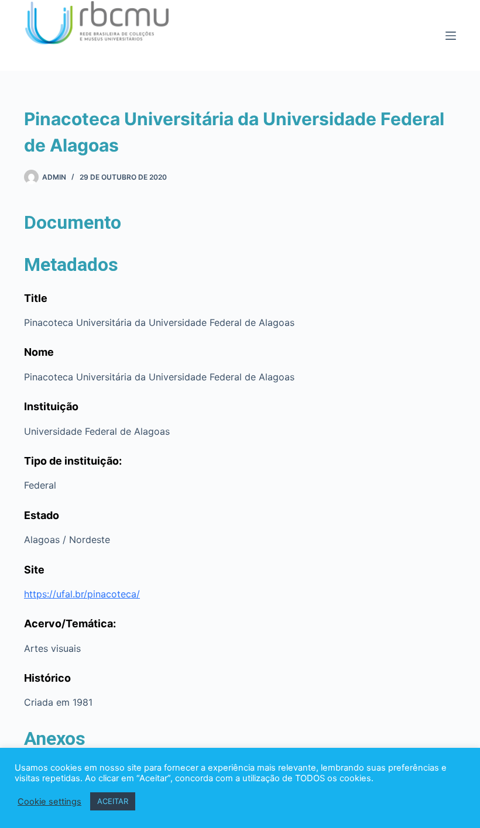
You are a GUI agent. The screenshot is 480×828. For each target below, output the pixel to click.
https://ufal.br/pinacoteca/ (82, 594)
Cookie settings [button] (49, 801)
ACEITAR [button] (112, 801)
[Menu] (450, 35)
